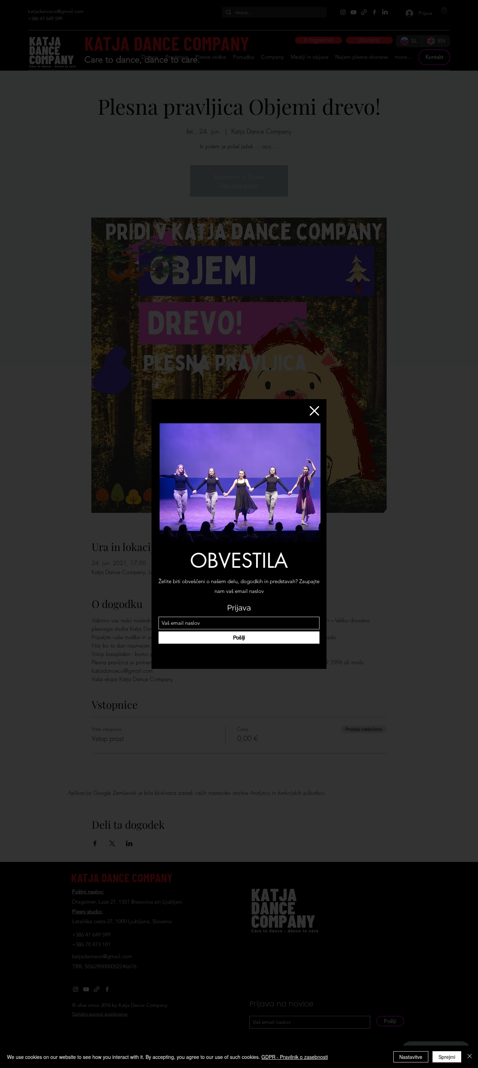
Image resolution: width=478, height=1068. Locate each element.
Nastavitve (410, 1056)
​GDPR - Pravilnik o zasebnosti (294, 1056)
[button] (314, 411)
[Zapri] (469, 1056)
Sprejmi (446, 1056)
